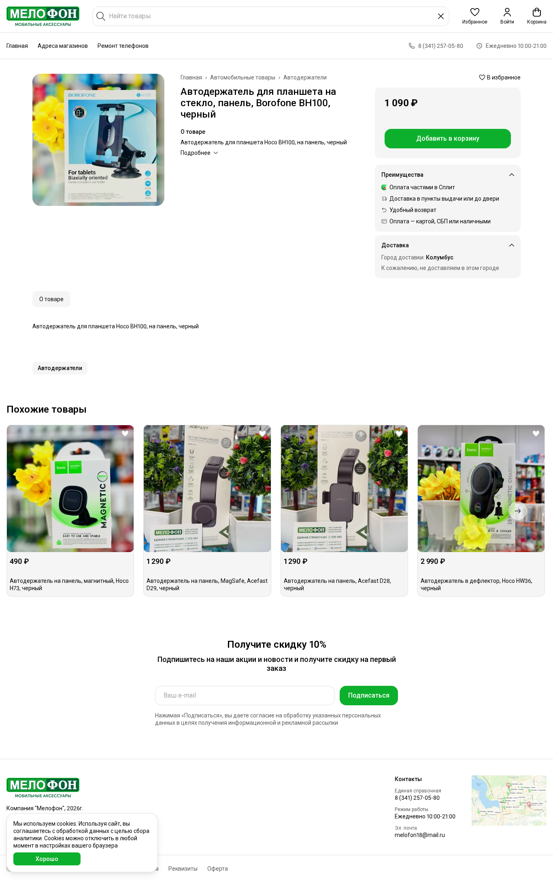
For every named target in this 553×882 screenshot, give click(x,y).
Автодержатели (305, 77)
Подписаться (368, 695)
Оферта (217, 868)
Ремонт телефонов (123, 46)
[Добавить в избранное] (125, 434)
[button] (474, 16)
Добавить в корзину (447, 138)
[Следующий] (517, 510)
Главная (17, 46)
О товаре (51, 299)
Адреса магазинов (63, 46)
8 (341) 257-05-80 (417, 797)
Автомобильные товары (242, 77)
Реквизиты (183, 868)
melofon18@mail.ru (420, 835)
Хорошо (47, 859)
